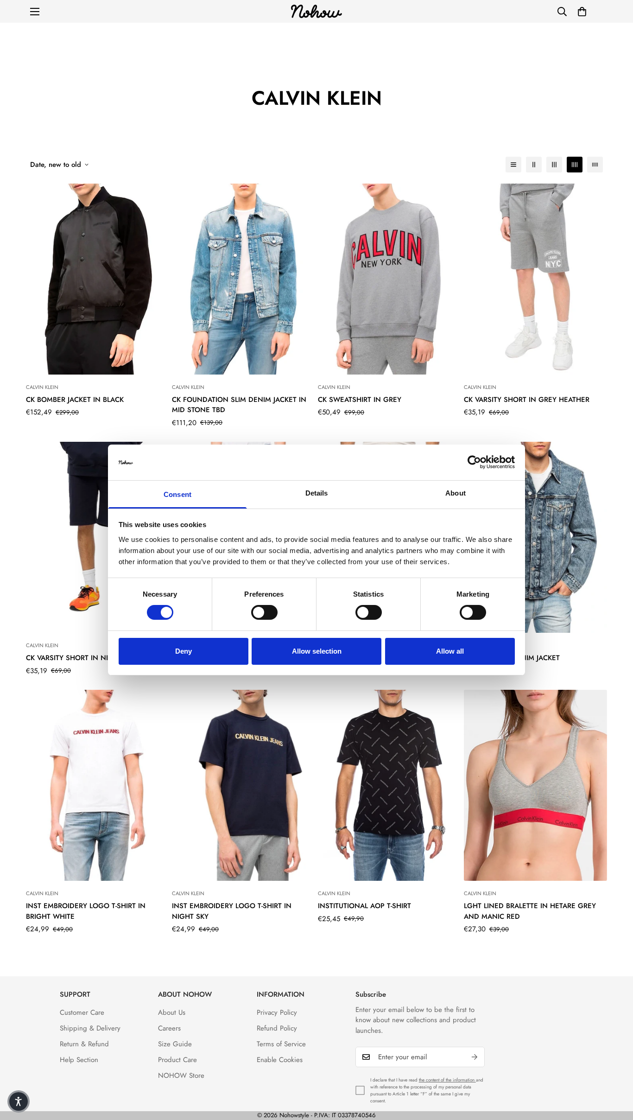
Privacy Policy (277, 1012)
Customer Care (82, 1012)
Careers (169, 1028)
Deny (183, 651)
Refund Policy (277, 1028)
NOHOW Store (181, 1075)
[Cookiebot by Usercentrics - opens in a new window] (474, 462)
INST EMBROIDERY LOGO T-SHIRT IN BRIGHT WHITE (86, 911)
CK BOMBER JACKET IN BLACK (75, 400)
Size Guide (175, 1044)
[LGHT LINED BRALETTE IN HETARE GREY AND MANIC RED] (535, 785)
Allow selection (317, 651)
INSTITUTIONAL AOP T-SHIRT (364, 906)
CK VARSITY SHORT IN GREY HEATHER (526, 400)
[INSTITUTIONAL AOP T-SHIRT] (389, 785)
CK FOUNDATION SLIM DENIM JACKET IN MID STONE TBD (239, 405)
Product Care (177, 1060)
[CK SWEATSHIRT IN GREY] (389, 279)
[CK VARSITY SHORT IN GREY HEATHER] (535, 279)
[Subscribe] (474, 1057)
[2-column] (534, 164)
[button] (582, 11)
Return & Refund (84, 1044)
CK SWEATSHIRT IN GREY (359, 400)
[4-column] (574, 164)
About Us (171, 1012)
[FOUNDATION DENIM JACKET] (535, 537)
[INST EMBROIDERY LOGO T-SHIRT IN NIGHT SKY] (243, 785)
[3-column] (554, 164)
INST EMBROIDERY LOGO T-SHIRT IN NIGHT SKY (231, 911)
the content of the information (447, 1079)
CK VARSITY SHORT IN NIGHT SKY (81, 658)
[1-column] (513, 164)
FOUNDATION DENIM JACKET (512, 658)
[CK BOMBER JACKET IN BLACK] (97, 279)
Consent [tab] (177, 494)
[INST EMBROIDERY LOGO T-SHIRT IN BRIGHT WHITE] (97, 785)
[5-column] (595, 164)
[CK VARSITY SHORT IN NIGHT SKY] (97, 537)
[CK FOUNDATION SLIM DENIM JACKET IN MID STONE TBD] (243, 279)
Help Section (79, 1060)
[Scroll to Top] (615, 1069)
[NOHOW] (316, 11)
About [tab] (455, 493)
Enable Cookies (280, 1060)
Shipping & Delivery (90, 1028)
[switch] (264, 612)
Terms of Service (281, 1044)
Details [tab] (316, 493)
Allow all (450, 651)
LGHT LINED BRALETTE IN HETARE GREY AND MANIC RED (530, 911)
